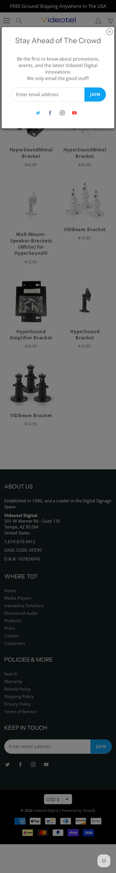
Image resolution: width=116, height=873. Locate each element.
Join (95, 94)
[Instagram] (62, 113)
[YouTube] (74, 113)
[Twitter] (38, 113)
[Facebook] (50, 113)
